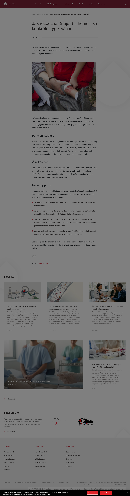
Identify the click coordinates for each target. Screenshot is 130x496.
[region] (65, 493)
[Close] (127, 493)
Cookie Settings (92, 493)
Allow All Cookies (106, 493)
